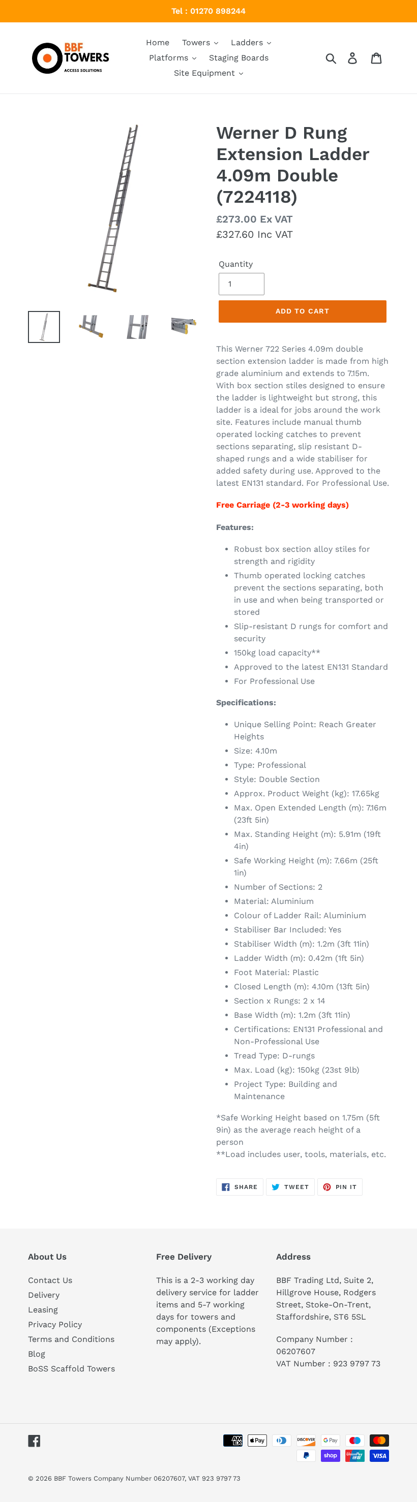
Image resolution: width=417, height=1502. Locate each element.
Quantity (236, 264)
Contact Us (50, 1280)
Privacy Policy (55, 1324)
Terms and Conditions (71, 1339)
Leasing (43, 1310)
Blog (36, 1354)
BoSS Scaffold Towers (71, 1368)
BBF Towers (73, 1478)
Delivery (43, 1295)
